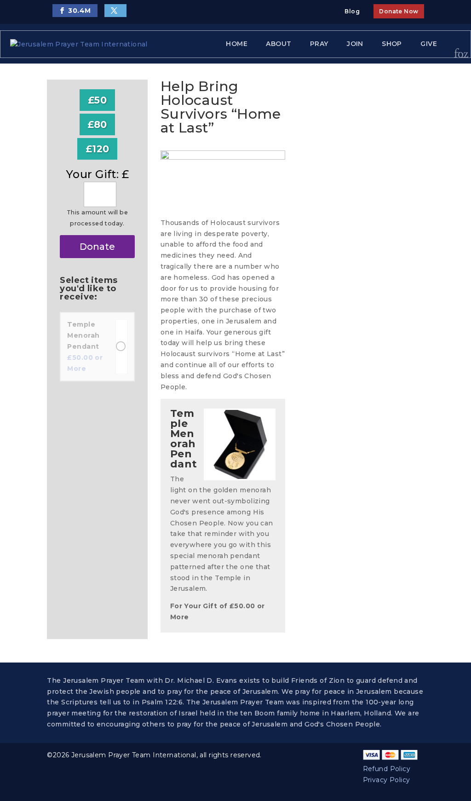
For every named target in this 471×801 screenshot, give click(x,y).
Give (428, 44)
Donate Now (398, 11)
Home (236, 44)
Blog (352, 11)
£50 (97, 100)
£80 (97, 124)
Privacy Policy (386, 780)
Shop (392, 44)
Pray (319, 44)
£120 (97, 149)
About (278, 44)
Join (355, 44)
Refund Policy (386, 769)
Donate (97, 246)
